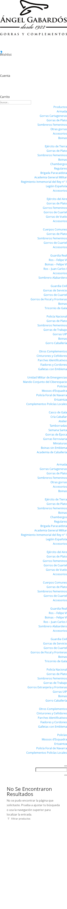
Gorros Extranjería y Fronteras (47, 687)
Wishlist (6, 54)
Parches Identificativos (52, 360)
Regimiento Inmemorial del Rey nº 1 (44, 182)
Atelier (63, 421)
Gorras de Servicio (55, 290)
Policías (62, 386)
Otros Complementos (53, 351)
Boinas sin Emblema (54, 448)
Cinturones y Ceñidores (52, 356)
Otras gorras (59, 129)
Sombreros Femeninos (52, 125)
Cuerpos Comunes (55, 229)
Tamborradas (58, 426)
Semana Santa (57, 430)
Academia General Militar (50, 177)
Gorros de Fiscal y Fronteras (49, 299)
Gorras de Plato (57, 120)
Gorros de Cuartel (55, 212)
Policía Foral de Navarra (51, 395)
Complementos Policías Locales (46, 404)
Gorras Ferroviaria (55, 439)
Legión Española (56, 186)
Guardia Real (58, 255)
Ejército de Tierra (56, 146)
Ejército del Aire (57, 199)
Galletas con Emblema (52, 369)
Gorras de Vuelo (56, 217)
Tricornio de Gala (56, 308)
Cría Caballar (59, 417)
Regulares (60, 168)
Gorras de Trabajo (55, 330)
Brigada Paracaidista (53, 173)
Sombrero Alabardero (52, 277)
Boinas (62, 138)
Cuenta (5, 76)
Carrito (5, 97)
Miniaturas (60, 443)
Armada (62, 111)
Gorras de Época (56, 434)
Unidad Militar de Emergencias (47, 377)
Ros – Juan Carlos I (55, 269)
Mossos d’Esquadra (54, 391)
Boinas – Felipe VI (56, 264)
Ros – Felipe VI (58, 260)
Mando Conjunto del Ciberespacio (45, 382)
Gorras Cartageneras (53, 116)
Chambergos (58, 164)
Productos (60, 107)
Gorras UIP (60, 334)
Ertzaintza (60, 399)
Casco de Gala (58, 412)
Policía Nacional (57, 316)
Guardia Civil (59, 286)
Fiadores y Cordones (53, 365)
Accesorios (60, 133)
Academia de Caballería (52, 452)
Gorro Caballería (56, 343)
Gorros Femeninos (55, 208)
